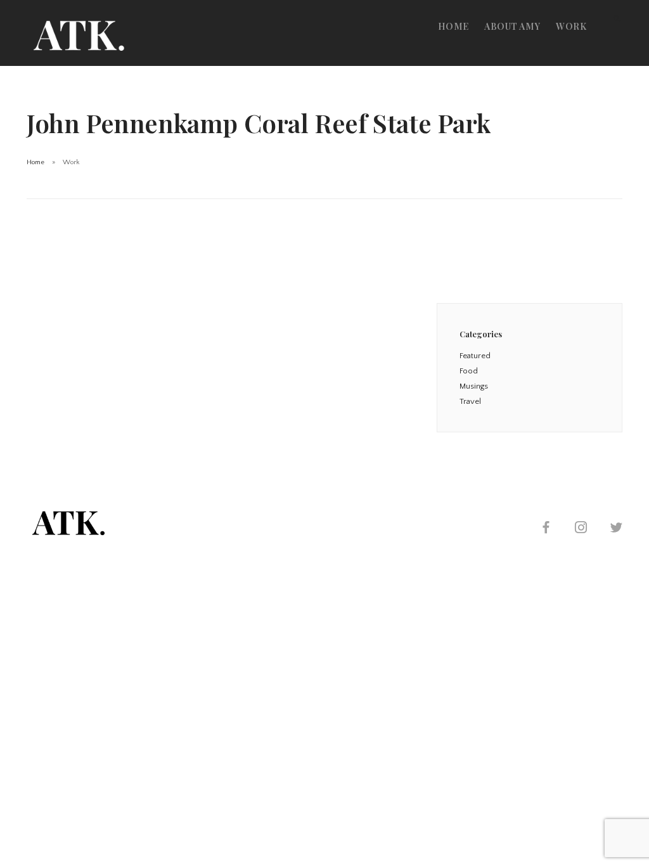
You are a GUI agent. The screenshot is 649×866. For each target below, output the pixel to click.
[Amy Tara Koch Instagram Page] (580, 529)
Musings (473, 386)
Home (453, 26)
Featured (475, 355)
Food (468, 370)
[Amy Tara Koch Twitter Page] (616, 529)
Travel (470, 401)
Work (571, 26)
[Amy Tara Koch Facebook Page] (545, 529)
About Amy (512, 26)
